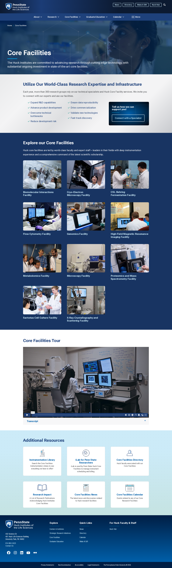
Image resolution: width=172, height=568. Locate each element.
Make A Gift (142, 5)
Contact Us (9, 546)
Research (52, 17)
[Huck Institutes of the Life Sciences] (19, 7)
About (37, 17)
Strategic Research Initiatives (60, 533)
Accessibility (79, 565)
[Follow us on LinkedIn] (22, 554)
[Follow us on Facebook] (9, 554)
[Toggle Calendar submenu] (123, 17)
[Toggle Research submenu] (58, 17)
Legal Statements (93, 565)
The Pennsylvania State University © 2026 (117, 565)
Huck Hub (156, 5)
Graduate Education (95, 17)
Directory (128, 5)
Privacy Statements (47, 565)
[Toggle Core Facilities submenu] (80, 17)
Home (9, 26)
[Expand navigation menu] (164, 4)
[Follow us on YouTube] (29, 554)
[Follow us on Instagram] (15, 554)
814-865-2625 (10, 543)
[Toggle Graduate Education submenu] (107, 17)
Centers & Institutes (57, 529)
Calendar (117, 17)
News (117, 5)
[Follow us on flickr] (35, 554)
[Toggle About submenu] (41, 17)
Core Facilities (71, 17)
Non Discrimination (64, 565)
